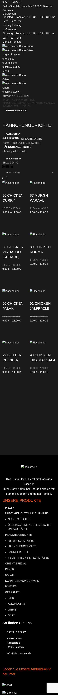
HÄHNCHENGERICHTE (22, 546)
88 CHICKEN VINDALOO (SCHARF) (12, 252)
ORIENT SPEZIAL (15, 563)
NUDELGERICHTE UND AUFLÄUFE (26, 513)
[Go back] (6, 118)
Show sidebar (13, 159)
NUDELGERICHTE (19, 519)
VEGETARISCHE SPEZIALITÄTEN (28, 557)
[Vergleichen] (6, 189)
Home (6, 143)
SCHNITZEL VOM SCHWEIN (22, 580)
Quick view (6, 227)
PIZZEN (10, 507)
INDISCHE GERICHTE (26, 143)
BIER (11, 598)
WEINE (12, 609)
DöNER (9, 569)
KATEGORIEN (13, 134)
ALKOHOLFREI (17, 603)
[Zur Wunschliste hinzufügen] (6, 219)
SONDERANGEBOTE (16, 110)
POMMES (11, 586)
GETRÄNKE (12, 592)
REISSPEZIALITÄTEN (21, 540)
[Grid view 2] (4, 167)
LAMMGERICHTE (18, 552)
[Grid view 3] (8, 167)
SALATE (10, 575)
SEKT (11, 615)
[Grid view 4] (11, 167)
